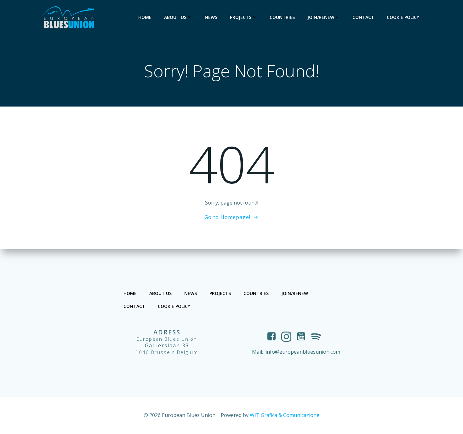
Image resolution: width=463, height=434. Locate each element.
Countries (282, 17)
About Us (175, 17)
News (211, 17)
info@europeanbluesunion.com (303, 351)
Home (144, 17)
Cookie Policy (403, 17)
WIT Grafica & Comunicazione (284, 415)
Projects (240, 17)
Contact (363, 17)
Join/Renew (320, 17)
